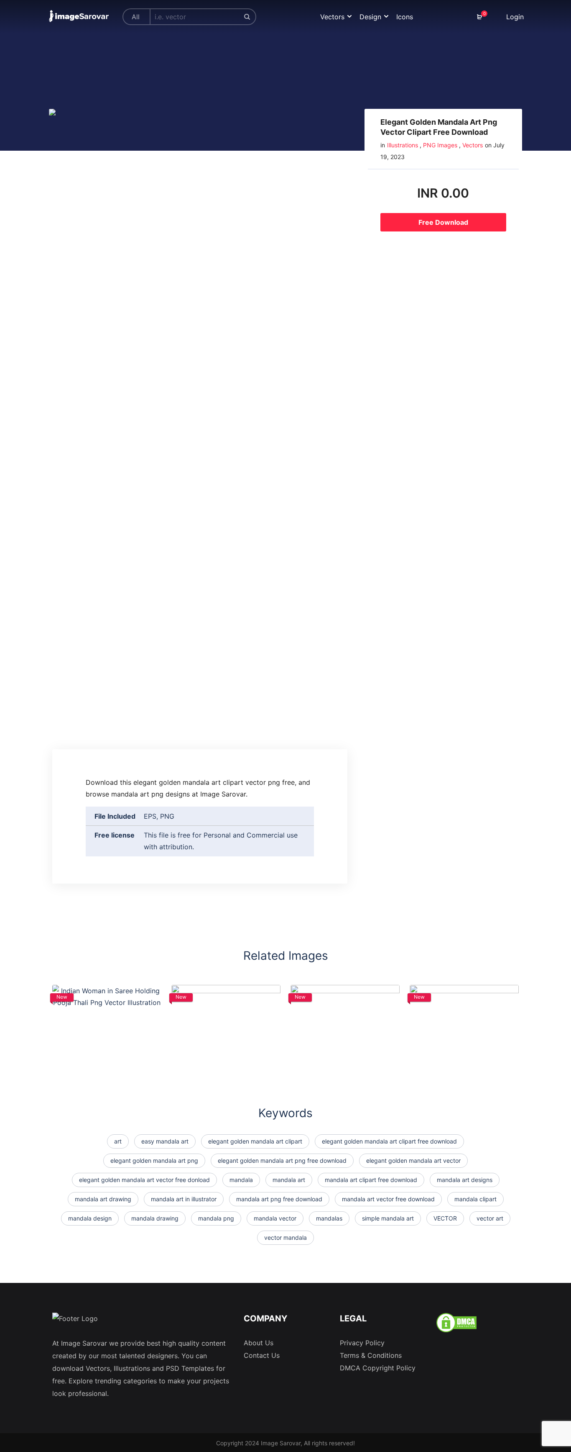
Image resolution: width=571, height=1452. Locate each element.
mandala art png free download (279, 1199)
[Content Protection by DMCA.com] (456, 1322)
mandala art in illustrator (184, 1199)
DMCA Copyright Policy (378, 1368)
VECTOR (445, 1218)
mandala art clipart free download (371, 1179)
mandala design (90, 1218)
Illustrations (402, 145)
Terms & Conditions (371, 1355)
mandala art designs (464, 1179)
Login (514, 17)
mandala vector (275, 1218)
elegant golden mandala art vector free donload (144, 1179)
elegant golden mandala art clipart (255, 1141)
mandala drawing (154, 1218)
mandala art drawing (103, 1199)
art (118, 1141)
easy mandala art (165, 1141)
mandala (241, 1179)
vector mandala (285, 1237)
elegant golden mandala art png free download (282, 1160)
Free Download (443, 222)
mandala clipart (475, 1199)
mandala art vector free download (388, 1199)
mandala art (289, 1179)
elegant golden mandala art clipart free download (389, 1141)
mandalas (329, 1218)
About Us (258, 1343)
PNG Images (440, 145)
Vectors (472, 145)
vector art (490, 1218)
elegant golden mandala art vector (413, 1160)
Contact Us (262, 1355)
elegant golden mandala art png (154, 1160)
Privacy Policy (362, 1343)
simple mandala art (388, 1218)
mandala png (216, 1218)
